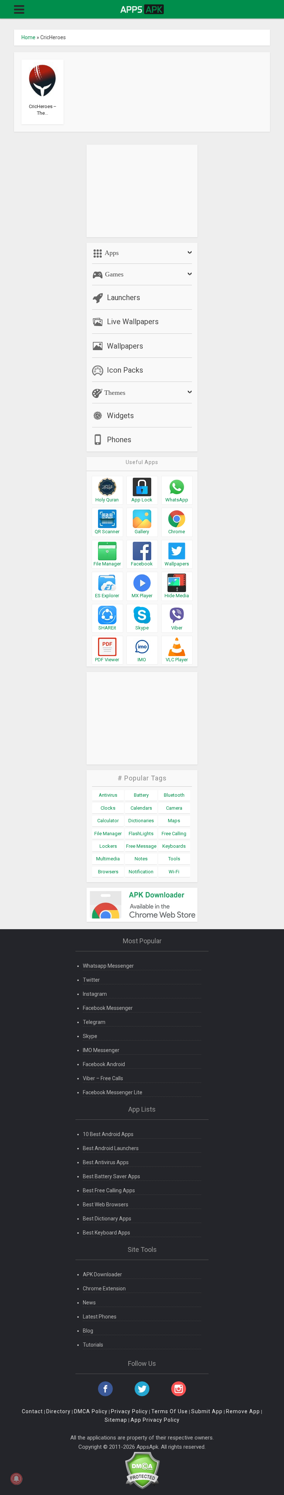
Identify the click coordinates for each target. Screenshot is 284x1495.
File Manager (108, 833)
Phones (119, 439)
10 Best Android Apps (108, 1134)
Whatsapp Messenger (108, 966)
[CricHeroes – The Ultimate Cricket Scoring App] (42, 80)
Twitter (91, 980)
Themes (113, 392)
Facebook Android (104, 1064)
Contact (32, 1411)
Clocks (108, 808)
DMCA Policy (91, 1411)
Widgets (120, 415)
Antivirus (108, 795)
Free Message (141, 846)
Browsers (108, 871)
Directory (58, 1411)
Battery (141, 795)
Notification (141, 871)
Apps (111, 252)
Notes (141, 858)
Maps (174, 820)
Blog (88, 1331)
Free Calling (174, 833)
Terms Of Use (169, 1411)
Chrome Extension (104, 1288)
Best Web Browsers (105, 1204)
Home (28, 37)
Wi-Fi (174, 871)
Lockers (108, 846)
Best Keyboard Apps (106, 1232)
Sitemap (116, 1420)
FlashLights (141, 833)
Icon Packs (125, 370)
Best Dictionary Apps (107, 1218)
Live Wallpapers (133, 321)
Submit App (207, 1411)
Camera (174, 808)
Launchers (123, 297)
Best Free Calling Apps (109, 1190)
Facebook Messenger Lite (112, 1092)
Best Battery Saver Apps (111, 1176)
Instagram (95, 994)
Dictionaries (141, 820)
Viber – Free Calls (103, 1078)
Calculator (108, 820)
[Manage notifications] (16, 1479)
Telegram (94, 1022)
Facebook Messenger (108, 1008)
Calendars (141, 808)
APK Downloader (102, 1274)
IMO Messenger (101, 1050)
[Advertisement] (142, 191)
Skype (90, 1036)
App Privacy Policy (155, 1420)
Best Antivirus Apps (106, 1162)
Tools (174, 858)
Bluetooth (174, 795)
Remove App (243, 1411)
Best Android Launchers (111, 1148)
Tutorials (93, 1345)
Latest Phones (99, 1316)
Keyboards (174, 846)
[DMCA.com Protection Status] (142, 1470)
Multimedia (108, 858)
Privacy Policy (129, 1411)
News (89, 1302)
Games (113, 274)
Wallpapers (125, 346)
